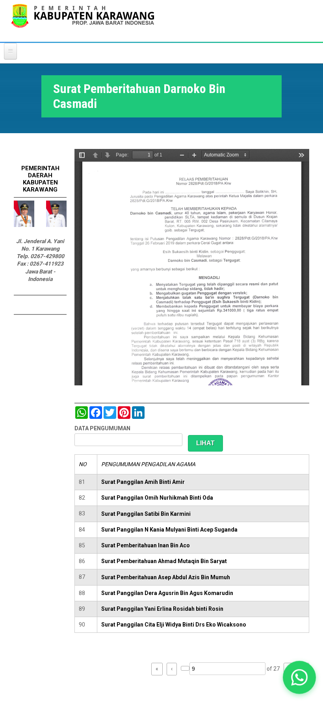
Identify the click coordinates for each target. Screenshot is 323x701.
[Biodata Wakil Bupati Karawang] (56, 225)
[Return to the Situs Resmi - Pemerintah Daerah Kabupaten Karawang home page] (83, 20)
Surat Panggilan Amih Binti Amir (143, 482)
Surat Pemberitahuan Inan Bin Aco (145, 545)
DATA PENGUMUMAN (102, 428)
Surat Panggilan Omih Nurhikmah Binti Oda (157, 498)
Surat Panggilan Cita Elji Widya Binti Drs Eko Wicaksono (173, 624)
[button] (299, 677)
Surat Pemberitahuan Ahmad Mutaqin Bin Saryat (164, 561)
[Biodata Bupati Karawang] (24, 225)
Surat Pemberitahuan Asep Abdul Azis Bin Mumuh (165, 577)
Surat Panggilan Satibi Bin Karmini (146, 514)
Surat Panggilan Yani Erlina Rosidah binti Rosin (162, 609)
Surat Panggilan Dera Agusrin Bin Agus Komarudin (167, 593)
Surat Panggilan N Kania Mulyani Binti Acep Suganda (169, 529)
